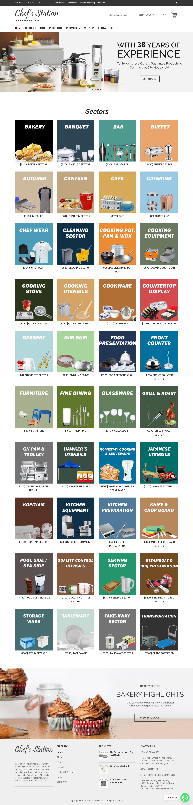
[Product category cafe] (117, 195)
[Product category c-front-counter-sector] (159, 356)
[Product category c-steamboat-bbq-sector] (159, 578)
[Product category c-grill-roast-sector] (159, 412)
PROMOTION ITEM (65, 772)
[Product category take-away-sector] (117, 632)
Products (61, 767)
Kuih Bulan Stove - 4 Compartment (119, 781)
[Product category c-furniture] (34, 410)
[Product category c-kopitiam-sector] (34, 521)
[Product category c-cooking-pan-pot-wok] (117, 249)
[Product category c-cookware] (117, 302)
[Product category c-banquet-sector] (75, 143)
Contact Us (62, 782)
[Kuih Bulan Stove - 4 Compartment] (103, 783)
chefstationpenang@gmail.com (92, 3)
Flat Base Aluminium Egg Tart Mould (121, 753)
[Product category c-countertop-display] (159, 302)
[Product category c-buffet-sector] (159, 143)
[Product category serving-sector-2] (117, 577)
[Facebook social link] (176, 3)
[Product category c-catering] (159, 195)
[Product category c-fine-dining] (75, 410)
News (59, 777)
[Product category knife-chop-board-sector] (159, 523)
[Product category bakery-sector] (34, 143)
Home (60, 752)
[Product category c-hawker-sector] (75, 465)
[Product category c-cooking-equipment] (159, 247)
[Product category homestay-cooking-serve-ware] (117, 467)
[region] (96, 62)
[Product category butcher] (34, 195)
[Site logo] (36, 15)
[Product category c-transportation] (159, 632)
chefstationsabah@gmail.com (65, 3)
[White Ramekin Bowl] (103, 769)
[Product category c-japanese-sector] (159, 465)
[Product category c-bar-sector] (117, 143)
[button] (4, 62)
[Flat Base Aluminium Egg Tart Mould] (103, 755)
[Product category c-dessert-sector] (34, 354)
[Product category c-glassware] (117, 410)
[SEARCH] (164, 15)
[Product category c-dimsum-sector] (75, 354)
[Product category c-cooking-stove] (34, 302)
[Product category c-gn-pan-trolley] (34, 467)
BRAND (60, 762)
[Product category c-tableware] (75, 632)
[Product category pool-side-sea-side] (34, 577)
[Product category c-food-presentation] (117, 354)
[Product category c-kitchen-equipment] (75, 521)
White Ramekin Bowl (119, 766)
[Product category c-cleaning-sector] (75, 247)
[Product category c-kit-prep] (117, 523)
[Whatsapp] (185, 797)
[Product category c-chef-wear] (34, 247)
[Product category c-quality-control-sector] (75, 578)
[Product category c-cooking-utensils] (75, 302)
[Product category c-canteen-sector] (75, 195)
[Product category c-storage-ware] (34, 632)
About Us (61, 757)
